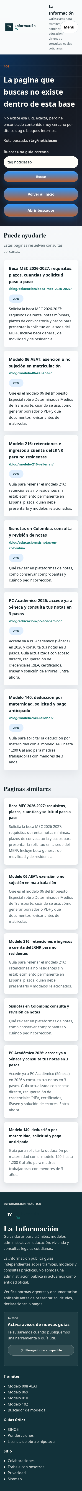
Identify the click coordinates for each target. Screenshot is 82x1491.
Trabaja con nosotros (26, 1466)
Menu (69, 27)
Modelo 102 (18, 1404)
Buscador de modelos (26, 1410)
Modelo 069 (18, 1392)
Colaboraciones (21, 1460)
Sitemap (15, 1478)
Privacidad (17, 1472)
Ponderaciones (21, 1435)
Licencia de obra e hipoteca (31, 1441)
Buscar (41, 176)
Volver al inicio (41, 194)
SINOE (13, 1429)
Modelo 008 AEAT (22, 1386)
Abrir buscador (41, 210)
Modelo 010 (18, 1398)
